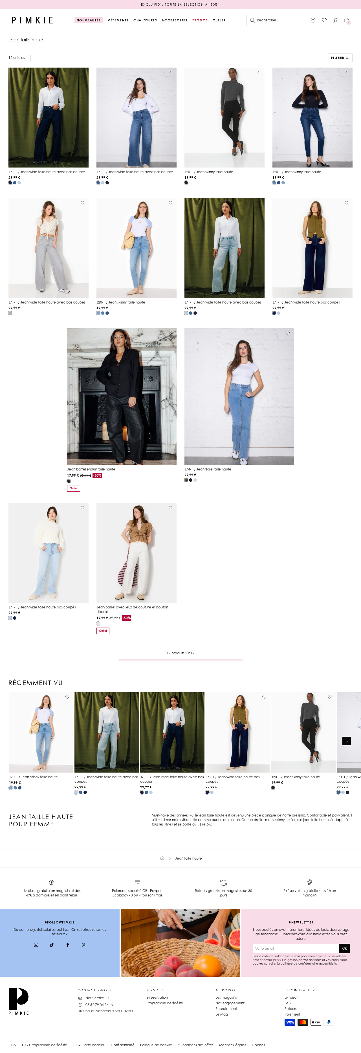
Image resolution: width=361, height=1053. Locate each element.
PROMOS (200, 20)
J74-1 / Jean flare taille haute (207, 469)
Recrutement (226, 1009)
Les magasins (226, 997)
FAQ (288, 1003)
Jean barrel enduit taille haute (91, 469)
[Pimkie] (32, 20)
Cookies (258, 1045)
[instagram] (36, 945)
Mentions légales (232, 1045)
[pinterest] (83, 945)
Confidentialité (123, 1045)
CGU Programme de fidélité (44, 1045)
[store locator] (313, 20)
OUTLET (219, 20)
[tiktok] (52, 945)
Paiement (292, 1014)
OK (344, 948)
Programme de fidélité (165, 1003)
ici (335, 963)
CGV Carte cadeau (89, 1045)
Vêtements (118, 20)
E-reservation (157, 997)
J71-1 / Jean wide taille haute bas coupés (306, 302)
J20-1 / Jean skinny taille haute (208, 172)
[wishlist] (324, 20)
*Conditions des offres (195, 1045)
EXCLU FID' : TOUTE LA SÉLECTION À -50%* (180, 4)
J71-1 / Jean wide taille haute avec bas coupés (46, 172)
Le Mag (221, 1014)
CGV (12, 1045)
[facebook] (67, 945)
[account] (335, 20)
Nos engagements (230, 1003)
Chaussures (145, 20)
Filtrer (337, 58)
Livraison (291, 997)
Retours (291, 1009)
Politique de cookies (156, 1045)
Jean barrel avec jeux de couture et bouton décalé (132, 609)
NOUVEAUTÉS (89, 20)
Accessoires (175, 20)
